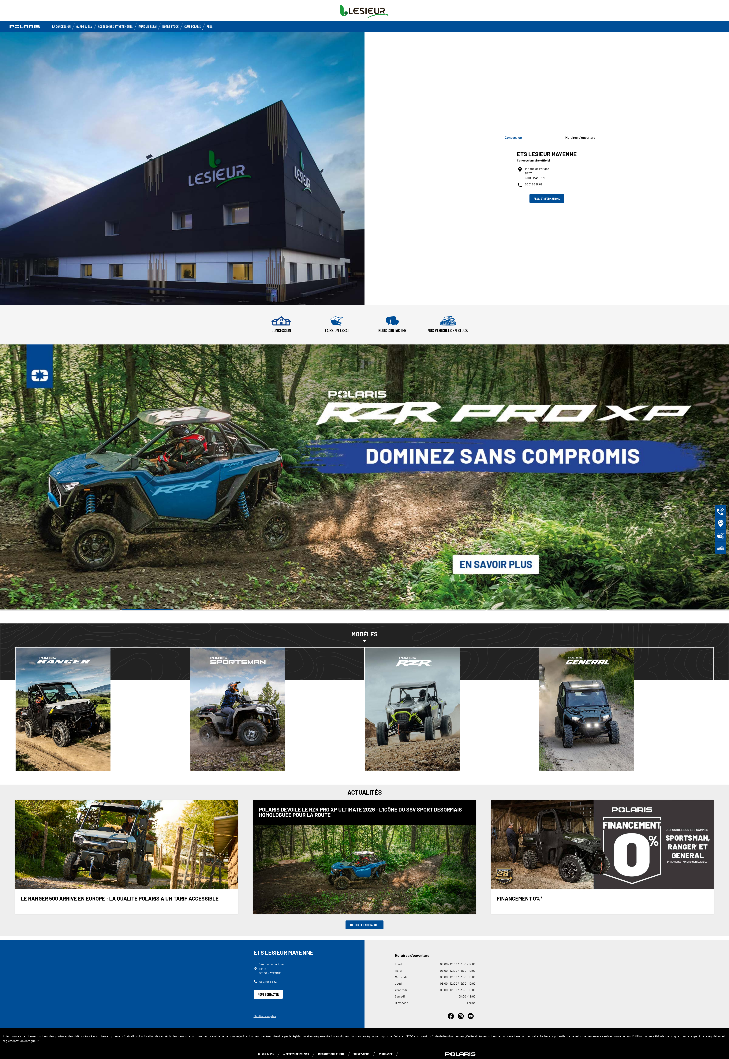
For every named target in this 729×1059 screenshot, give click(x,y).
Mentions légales (265, 1016)
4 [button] (425, 609)
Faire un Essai (147, 26)
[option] (364, 477)
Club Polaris (192, 26)
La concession (61, 26)
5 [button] (547, 609)
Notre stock (170, 26)
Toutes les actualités (364, 925)
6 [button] (669, 609)
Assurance (386, 1054)
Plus (210, 26)
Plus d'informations (547, 198)
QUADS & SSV (266, 1054)
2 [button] (182, 609)
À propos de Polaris (296, 1054)
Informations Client (331, 1054)
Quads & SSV (84, 26)
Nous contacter (268, 994)
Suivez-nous (361, 1054)
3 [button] (304, 609)
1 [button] (60, 609)
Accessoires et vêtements (115, 26)
